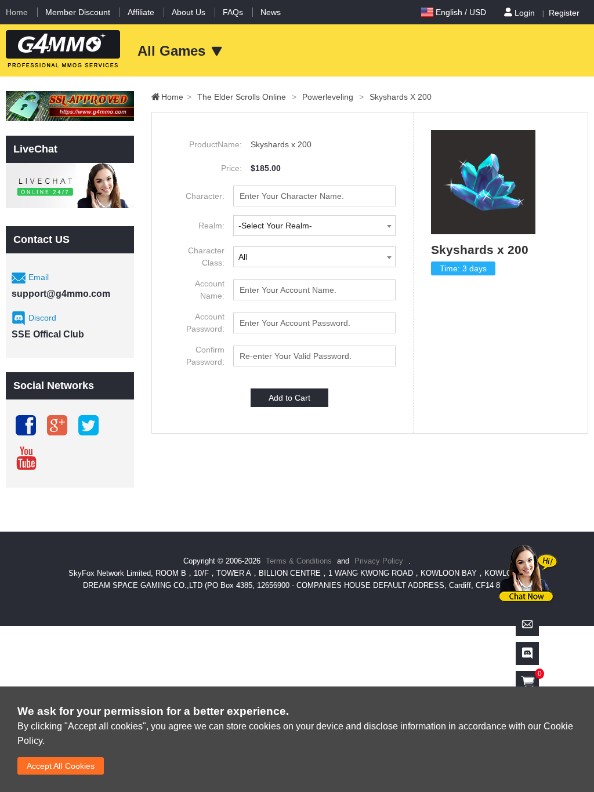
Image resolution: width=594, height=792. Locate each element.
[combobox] (314, 225)
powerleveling (333, 96)
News (270, 12)
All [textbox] (242, 256)
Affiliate (141, 12)
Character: (205, 196)
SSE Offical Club (48, 334)
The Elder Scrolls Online (246, 96)
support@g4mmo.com (61, 294)
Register (564, 12)
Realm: (211, 225)
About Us (188, 12)
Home (17, 12)
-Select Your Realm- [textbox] (275, 225)
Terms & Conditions (299, 561)
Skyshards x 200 (401, 96)
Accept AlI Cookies (61, 766)
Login (525, 12)
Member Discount (77, 12)
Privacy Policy (379, 561)
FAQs (233, 12)
